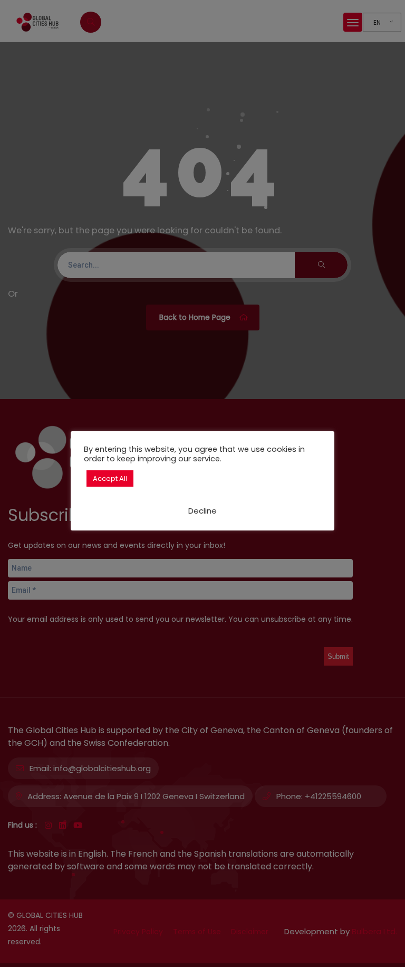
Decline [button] (202, 510)
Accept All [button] (110, 478)
